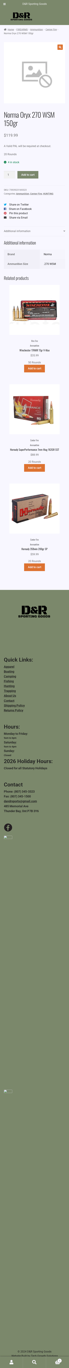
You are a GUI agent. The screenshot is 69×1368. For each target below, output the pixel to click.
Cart (53, 1359)
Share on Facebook (20, 209)
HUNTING (48, 193)
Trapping (10, 691)
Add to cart (27, 174)
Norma (48, 254)
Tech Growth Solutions (44, 1355)
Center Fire (51, 29)
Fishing (9, 681)
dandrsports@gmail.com (20, 801)
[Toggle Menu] (4, 4)
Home (11, 29)
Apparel (9, 666)
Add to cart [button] (34, 368)
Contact (9, 700)
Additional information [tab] (17, 231)
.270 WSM (50, 264)
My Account (11, 1362)
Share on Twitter (19, 204)
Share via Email (18, 217)
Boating (9, 671)
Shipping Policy (14, 705)
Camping (10, 676)
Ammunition (36, 29)
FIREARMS (22, 29)
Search (34, 1362)
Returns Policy (13, 710)
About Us (10, 695)
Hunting (9, 686)
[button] (60, 47)
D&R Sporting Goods (34, 4)
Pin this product (18, 213)
